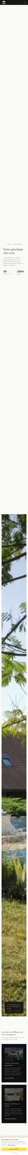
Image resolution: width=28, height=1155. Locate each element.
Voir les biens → (10, 1077)
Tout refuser (14, 1152)
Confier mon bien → (11, 1118)
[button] (24, 3)
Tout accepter (14, 1149)
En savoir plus (11, 1145)
